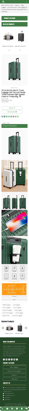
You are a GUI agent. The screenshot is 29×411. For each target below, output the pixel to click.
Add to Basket (11, 112)
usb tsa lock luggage (17, 315)
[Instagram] (14, 359)
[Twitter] (9, 359)
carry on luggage (17, 307)
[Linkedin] (7, 359)
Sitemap (6, 406)
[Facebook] (4, 359)
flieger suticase (6, 315)
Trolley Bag (14, 379)
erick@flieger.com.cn (10, 395)
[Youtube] (12, 359)
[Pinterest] (17, 359)
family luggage (18, 310)
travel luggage (16, 304)
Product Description (10, 126)
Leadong (17, 406)
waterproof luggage (7, 310)
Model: (4, 123)
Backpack (14, 375)
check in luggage (6, 307)
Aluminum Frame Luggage (14, 371)
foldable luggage (6, 304)
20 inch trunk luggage (7, 313)
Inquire (11, 108)
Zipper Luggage (14, 367)
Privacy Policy (23, 406)
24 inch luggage (19, 313)
